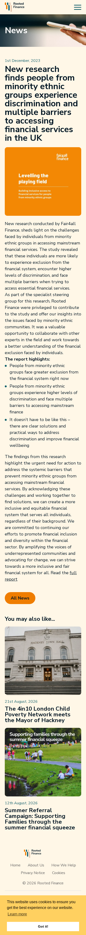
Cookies (58, 873)
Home (15, 865)
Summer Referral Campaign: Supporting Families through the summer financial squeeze (40, 818)
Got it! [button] (43, 926)
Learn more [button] (17, 914)
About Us (36, 865)
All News (20, 598)
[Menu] (77, 7)
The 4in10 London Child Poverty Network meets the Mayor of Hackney (37, 714)
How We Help (63, 865)
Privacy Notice (33, 873)
